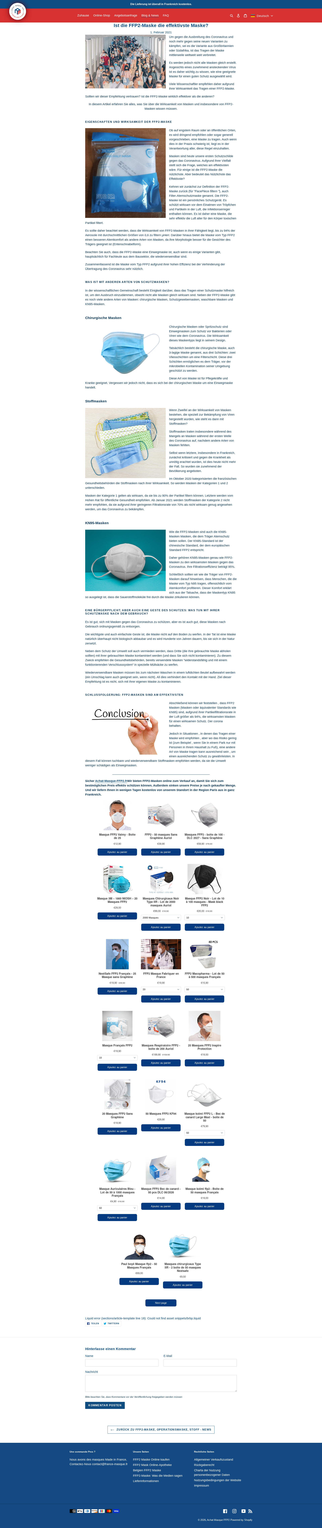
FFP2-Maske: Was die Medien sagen (157, 1475)
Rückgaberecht (204, 1465)
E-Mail (168, 1356)
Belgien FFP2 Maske (147, 1470)
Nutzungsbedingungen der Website (217, 1480)
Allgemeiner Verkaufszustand (213, 1459)
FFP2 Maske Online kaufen (151, 1459)
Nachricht (91, 1372)
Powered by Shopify (241, 1519)
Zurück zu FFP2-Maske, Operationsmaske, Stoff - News (163, 1429)
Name (89, 1356)
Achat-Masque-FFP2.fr (111, 781)
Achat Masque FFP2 (218, 1519)
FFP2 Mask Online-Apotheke (152, 1465)
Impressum (201, 1485)
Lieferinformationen (146, 1481)
